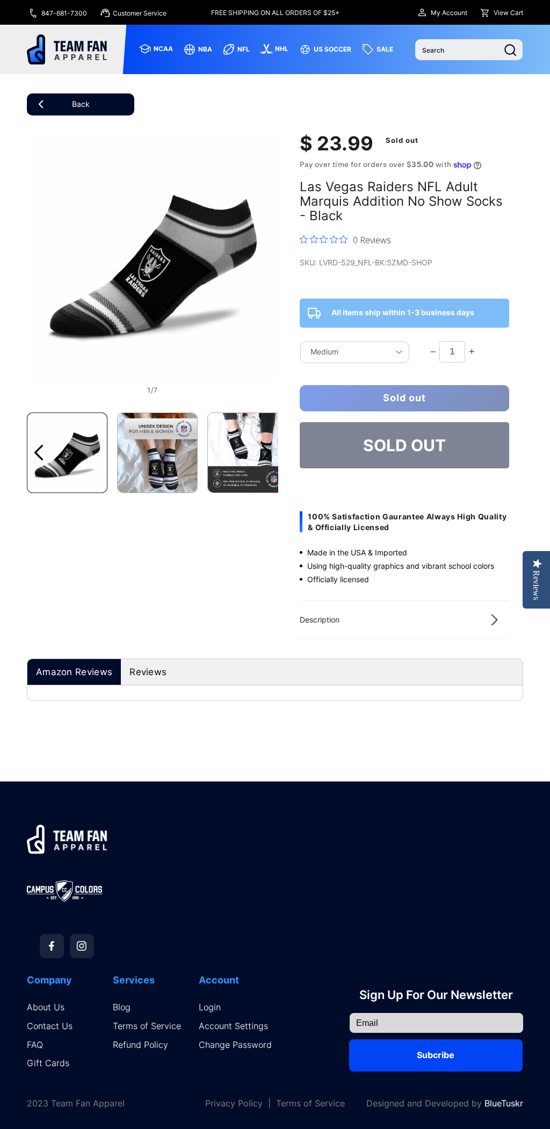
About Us (45, 1007)
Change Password (235, 1045)
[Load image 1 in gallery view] (67, 453)
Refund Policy (140, 1045)
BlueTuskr (503, 1103)
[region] (275, 12)
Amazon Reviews (74, 672)
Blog (122, 1007)
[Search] (510, 50)
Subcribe (435, 1055)
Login (210, 1007)
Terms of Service (147, 1026)
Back (81, 103)
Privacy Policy (234, 1103)
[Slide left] (38, 453)
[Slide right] (266, 453)
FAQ (35, 1045)
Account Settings (233, 1026)
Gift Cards (48, 1063)
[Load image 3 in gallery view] (247, 453)
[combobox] (469, 49)
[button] (404, 620)
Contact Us (50, 1026)
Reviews (148, 672)
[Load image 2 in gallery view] (157, 453)
